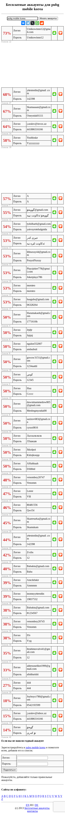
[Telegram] (28, 23)
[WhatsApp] (37, 23)
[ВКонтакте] (23, 23)
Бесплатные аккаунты (36, 808)
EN (28, 805)
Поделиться (9, 770)
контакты (32, 811)
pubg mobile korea (35, 747)
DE (36, 805)
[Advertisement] (33, 64)
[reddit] (42, 23)
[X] (32, 23)
